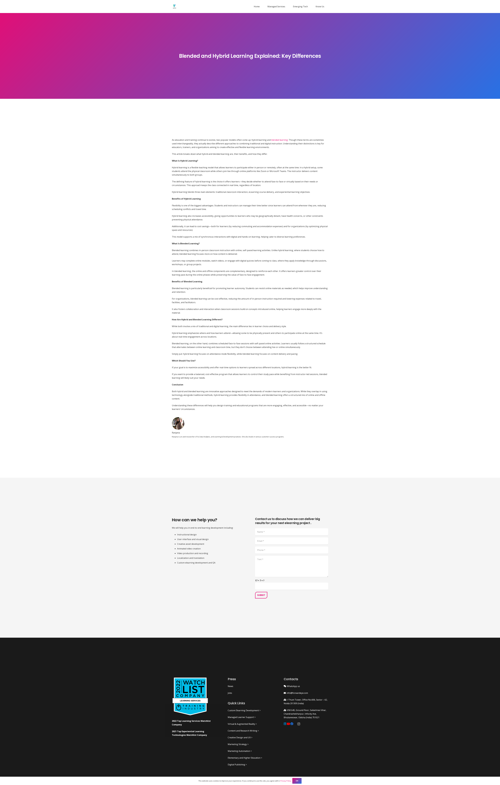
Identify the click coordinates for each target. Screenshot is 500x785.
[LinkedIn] (285, 723)
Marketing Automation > (240, 751)
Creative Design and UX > (240, 737)
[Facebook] (291, 723)
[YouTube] (288, 723)
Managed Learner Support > (242, 717)
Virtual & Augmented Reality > (242, 724)
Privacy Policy (285, 781)
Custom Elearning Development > (244, 710)
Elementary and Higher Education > (245, 757)
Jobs (230, 693)
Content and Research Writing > (243, 730)
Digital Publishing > (237, 764)
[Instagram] (298, 724)
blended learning (279, 139)
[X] (295, 723)
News (230, 686)
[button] (286, 6)
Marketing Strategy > (238, 744)
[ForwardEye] (174, 6)
